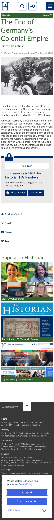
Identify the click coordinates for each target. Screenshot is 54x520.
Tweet (8, 241)
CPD (15, 433)
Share (8, 232)
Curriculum (6, 433)
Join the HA (36, 192)
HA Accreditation (9, 436)
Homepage (6, 423)
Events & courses (16, 465)
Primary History (39, 436)
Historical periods (9, 458)
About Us (24, 423)
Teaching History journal (12, 449)
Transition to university (31, 460)
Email (7, 223)
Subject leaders (43, 433)
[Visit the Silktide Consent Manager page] (44, 510)
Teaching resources (33, 449)
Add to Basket (17, 192)
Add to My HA (13, 214)
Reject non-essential (27, 501)
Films (3, 465)
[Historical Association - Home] (9, 408)
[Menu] (50, 6)
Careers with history (28, 463)
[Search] (22, 6)
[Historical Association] (5, 7)
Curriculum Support (10, 444)
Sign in (28, 166)
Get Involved (36, 423)
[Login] (32, 6)
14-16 (22, 458)
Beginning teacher (27, 433)
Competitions (24, 436)
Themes (45, 473)
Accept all (27, 492)
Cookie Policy (25, 484)
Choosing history (9, 463)
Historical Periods (32, 473)
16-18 (29, 458)
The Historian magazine (12, 473)
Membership (34, 425)
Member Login (20, 425)
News (15, 423)
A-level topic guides (10, 460)
